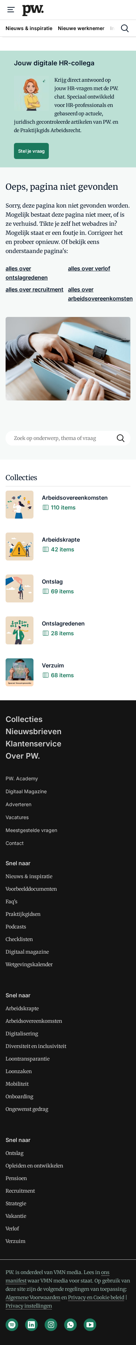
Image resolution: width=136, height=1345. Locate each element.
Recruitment (20, 1191)
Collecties (24, 719)
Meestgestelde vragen (31, 830)
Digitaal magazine (27, 952)
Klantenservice (33, 743)
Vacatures (17, 817)
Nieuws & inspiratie (29, 876)
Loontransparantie (28, 1059)
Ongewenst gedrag (27, 1109)
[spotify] (12, 1324)
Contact (15, 843)
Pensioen (16, 1178)
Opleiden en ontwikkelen (34, 1166)
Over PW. (23, 755)
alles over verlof (89, 268)
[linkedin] (31, 1324)
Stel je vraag (31, 151)
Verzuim (15, 1241)
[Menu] (11, 10)
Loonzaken (19, 1071)
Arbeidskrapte (22, 1008)
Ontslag (14, 1153)
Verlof (12, 1228)
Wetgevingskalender (29, 964)
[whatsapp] (70, 1324)
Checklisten (19, 939)
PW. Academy (22, 778)
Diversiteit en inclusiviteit (36, 1046)
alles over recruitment (34, 289)
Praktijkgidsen (23, 914)
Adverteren (18, 804)
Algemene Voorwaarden (33, 1297)
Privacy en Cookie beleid (96, 1297)
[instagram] (51, 1324)
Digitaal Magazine (26, 791)
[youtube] (90, 1324)
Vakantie (16, 1216)
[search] (124, 28)
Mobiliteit (17, 1084)
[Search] (120, 438)
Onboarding (19, 1096)
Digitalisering (22, 1034)
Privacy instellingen (29, 1306)
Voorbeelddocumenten (31, 889)
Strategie (16, 1203)
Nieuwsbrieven (33, 731)
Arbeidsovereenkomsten (34, 1021)
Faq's (11, 901)
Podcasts (16, 927)
